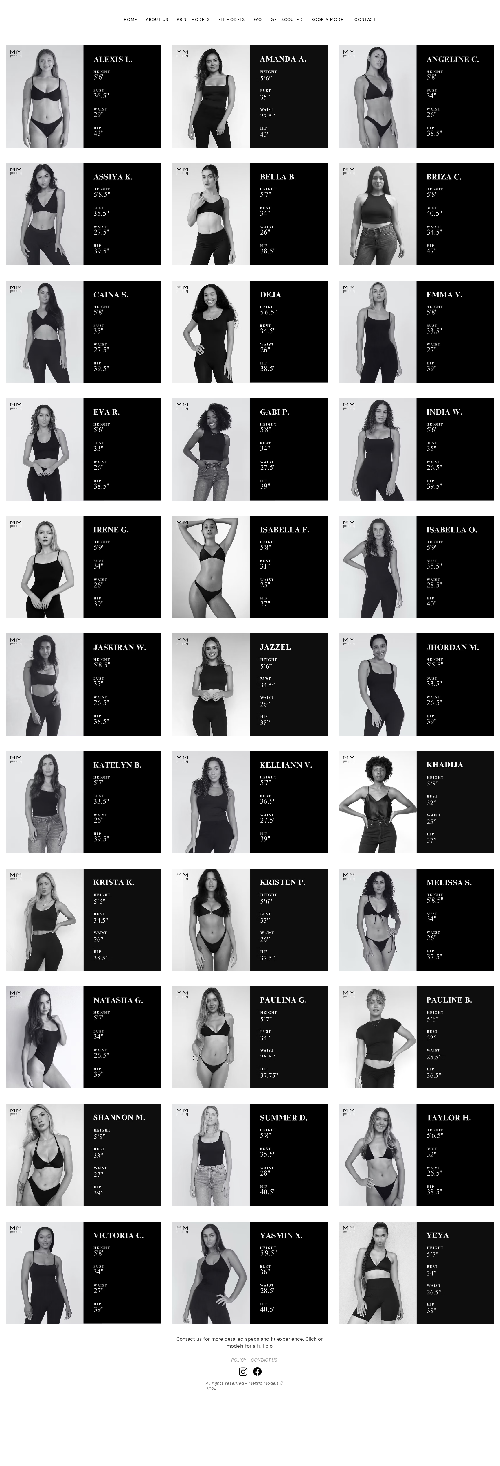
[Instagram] (243, 1371)
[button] (193, 19)
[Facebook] (257, 1371)
